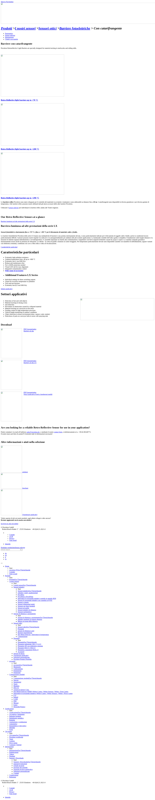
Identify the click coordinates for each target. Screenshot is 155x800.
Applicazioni (9, 709)
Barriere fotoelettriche (74, 28)
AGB (11, 536)
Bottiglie (12, 720)
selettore (25, 472)
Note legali (13, 540)
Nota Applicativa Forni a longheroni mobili (38, 394)
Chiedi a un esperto (11, 39)
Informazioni (9, 37)
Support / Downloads (27, 762)
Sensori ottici (47, 28)
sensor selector (14, 208)
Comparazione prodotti (27, 678)
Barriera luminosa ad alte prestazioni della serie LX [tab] (18, 221)
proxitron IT (19, 570)
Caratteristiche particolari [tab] (9, 247)
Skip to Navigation (7, 2)
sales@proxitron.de (33, 432)
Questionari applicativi (29, 515)
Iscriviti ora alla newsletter (9, 524)
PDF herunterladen (30, 329)
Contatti (12, 535)
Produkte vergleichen (8, 547)
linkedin (7, 544)
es (5, 559)
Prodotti (6, 28)
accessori (22, 665)
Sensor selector (10, 35)
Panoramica (9, 33)
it (5, 557)
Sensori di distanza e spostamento (35, 617)
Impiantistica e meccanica (17, 726)
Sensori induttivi (29, 591)
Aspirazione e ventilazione (18, 722)
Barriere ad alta (29, 331)
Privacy (11, 538)
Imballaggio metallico (16, 718)
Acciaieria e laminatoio (17, 714)
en (6, 555)
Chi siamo (19, 735)
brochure (25, 488)
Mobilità (12, 728)
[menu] (2, 563)
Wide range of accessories (14, 271)
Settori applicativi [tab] (6, 289)
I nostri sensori (25, 28)
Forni (11, 729)
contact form (58, 432)
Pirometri (27, 642)
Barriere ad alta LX (30, 363)
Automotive (13, 724)
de (6, 553)
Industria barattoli (15, 716)
